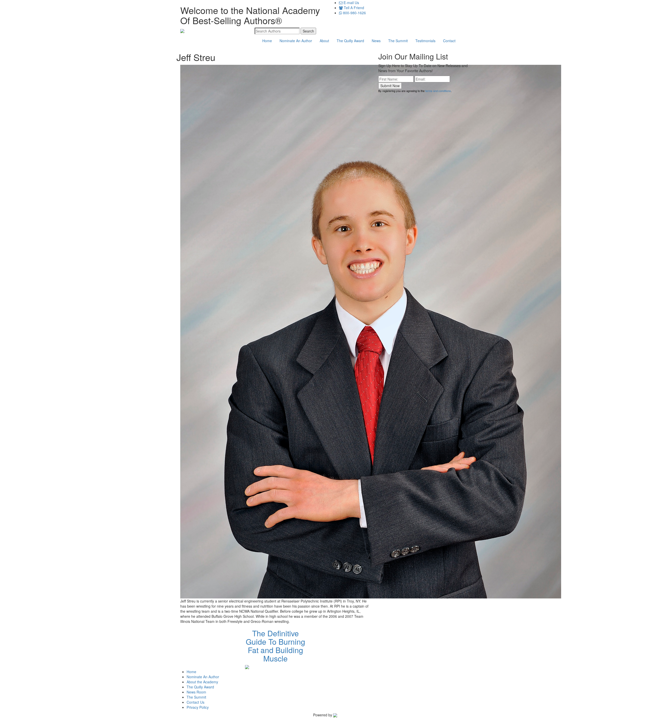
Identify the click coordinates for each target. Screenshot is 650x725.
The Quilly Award (350, 40)
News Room (196, 692)
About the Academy (202, 681)
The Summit (398, 40)
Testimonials (425, 40)
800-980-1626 (354, 12)
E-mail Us (351, 2)
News (376, 40)
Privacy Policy (198, 707)
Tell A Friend (353, 7)
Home (267, 40)
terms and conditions (438, 91)
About (324, 40)
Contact (449, 40)
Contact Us (195, 702)
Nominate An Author (296, 40)
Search (308, 31)
